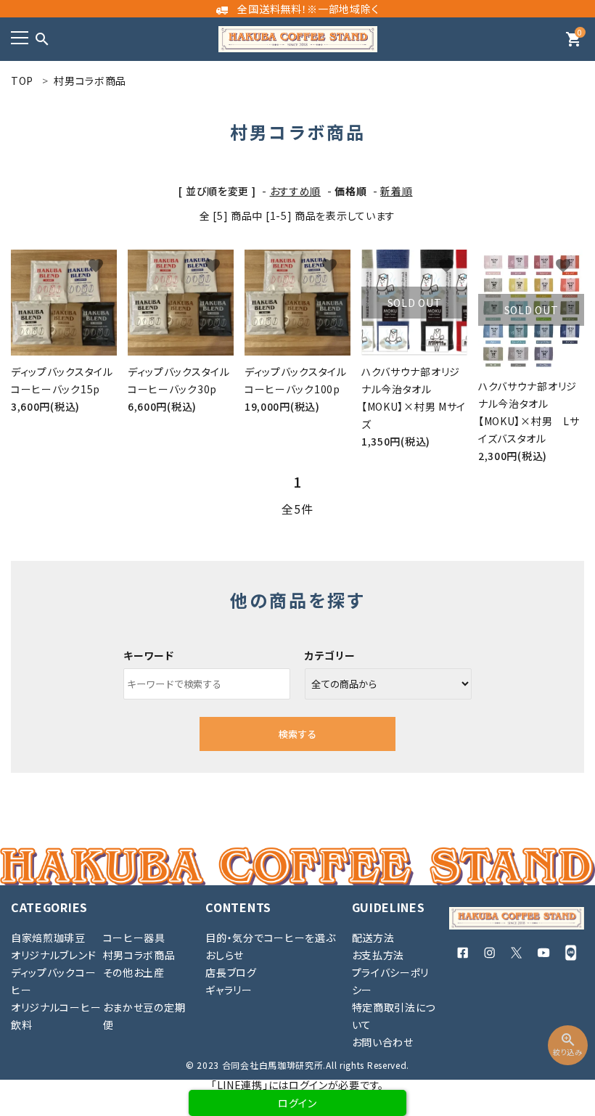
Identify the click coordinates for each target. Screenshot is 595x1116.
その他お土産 (134, 972)
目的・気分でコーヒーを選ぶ (270, 937)
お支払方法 (378, 955)
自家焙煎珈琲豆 (48, 937)
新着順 (396, 191)
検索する (297, 734)
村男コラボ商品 (139, 955)
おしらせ (224, 955)
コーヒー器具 (134, 937)
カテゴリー (330, 655)
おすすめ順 (295, 191)
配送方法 (373, 937)
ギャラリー (229, 989)
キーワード (148, 655)
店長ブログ (231, 972)
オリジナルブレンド (53, 955)
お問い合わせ (383, 1042)
